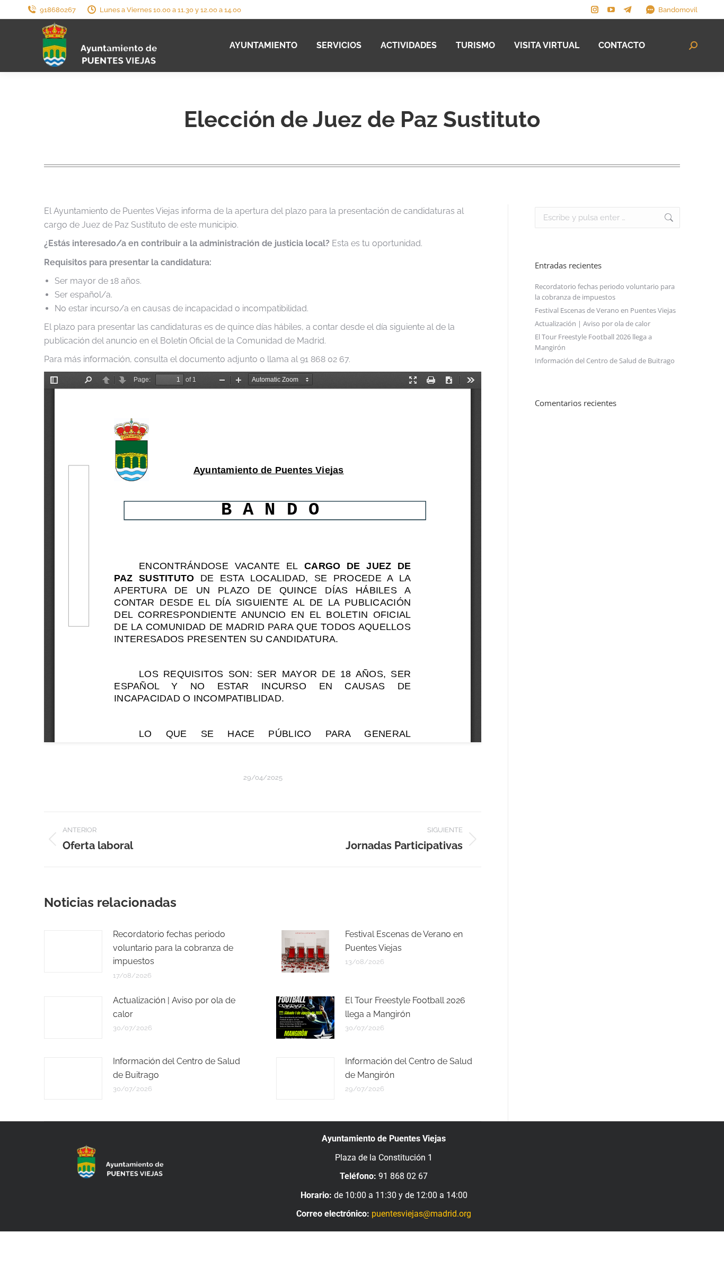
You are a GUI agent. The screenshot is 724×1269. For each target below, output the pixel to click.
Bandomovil (677, 10)
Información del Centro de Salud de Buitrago (176, 1068)
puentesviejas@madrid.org (421, 1214)
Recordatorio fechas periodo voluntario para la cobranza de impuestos (173, 947)
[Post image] (73, 951)
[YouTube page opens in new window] (611, 9)
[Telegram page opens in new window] (627, 9)
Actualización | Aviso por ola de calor (174, 1007)
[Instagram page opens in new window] (595, 9)
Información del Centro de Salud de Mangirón (408, 1068)
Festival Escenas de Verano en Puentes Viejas (404, 941)
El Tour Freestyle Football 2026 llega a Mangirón (405, 1007)
